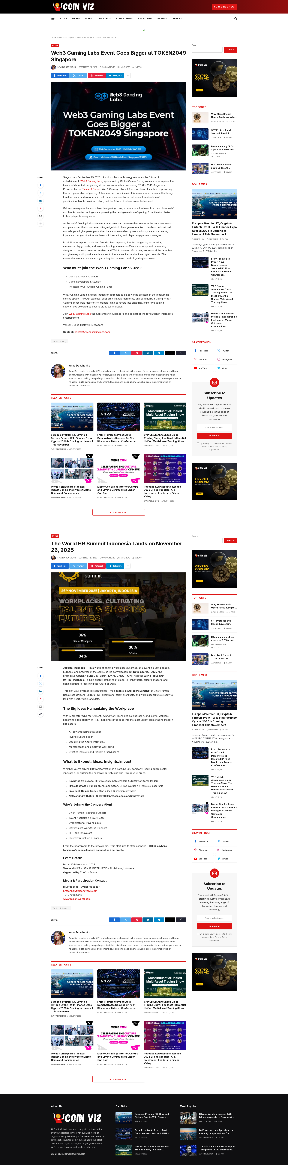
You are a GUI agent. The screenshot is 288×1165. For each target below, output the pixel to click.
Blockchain (124, 18)
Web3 (88, 18)
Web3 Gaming (59, 341)
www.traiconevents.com (76, 898)
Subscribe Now (224, 7)
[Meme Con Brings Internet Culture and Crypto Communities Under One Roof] (118, 468)
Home (63, 18)
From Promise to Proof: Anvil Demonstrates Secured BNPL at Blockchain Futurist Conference (116, 438)
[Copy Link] (41, 224)
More (176, 18)
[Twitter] (41, 193)
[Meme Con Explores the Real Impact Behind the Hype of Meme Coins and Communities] (72, 468)
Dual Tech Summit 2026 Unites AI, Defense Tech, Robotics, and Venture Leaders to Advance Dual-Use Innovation (223, 166)
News (76, 18)
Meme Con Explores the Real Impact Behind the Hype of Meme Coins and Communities (71, 490)
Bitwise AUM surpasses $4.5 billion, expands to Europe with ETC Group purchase (216, 1116)
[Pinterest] (41, 208)
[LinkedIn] (41, 201)
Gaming (162, 18)
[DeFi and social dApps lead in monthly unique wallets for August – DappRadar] (188, 1134)
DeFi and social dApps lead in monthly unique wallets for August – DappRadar (216, 1132)
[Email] (41, 216)
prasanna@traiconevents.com (80, 890)
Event (55, 45)
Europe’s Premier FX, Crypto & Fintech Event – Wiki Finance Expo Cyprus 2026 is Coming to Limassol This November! (72, 439)
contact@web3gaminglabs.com (92, 331)
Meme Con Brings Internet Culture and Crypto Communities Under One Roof (117, 490)
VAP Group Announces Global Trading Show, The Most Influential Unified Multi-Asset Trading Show (165, 438)
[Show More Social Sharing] (127, 75)
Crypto (103, 18)
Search (195, 45)
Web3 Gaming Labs (91, 181)
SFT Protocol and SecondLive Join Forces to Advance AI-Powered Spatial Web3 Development (224, 132)
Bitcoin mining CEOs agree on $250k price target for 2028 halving (224, 148)
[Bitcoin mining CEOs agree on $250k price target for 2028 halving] (200, 150)
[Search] (235, 18)
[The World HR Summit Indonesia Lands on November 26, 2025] (118, 616)
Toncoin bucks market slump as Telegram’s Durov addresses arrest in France (217, 1148)
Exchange (145, 18)
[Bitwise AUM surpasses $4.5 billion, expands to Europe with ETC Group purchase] (188, 1118)
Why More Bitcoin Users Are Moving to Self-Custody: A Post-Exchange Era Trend (223, 116)
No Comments (108, 67)
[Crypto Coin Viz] (73, 7)
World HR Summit (60, 908)
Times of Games (91, 189)
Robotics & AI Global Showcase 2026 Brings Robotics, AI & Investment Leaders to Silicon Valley (162, 491)
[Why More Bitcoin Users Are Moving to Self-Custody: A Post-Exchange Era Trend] (200, 117)
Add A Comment (119, 512)
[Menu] (52, 18)
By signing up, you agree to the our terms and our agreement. (216, 446)
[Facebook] (41, 185)
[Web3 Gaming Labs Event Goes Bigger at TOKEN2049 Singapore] (118, 126)
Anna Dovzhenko (68, 67)
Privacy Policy (221, 446)
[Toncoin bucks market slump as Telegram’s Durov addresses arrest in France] (188, 1150)
